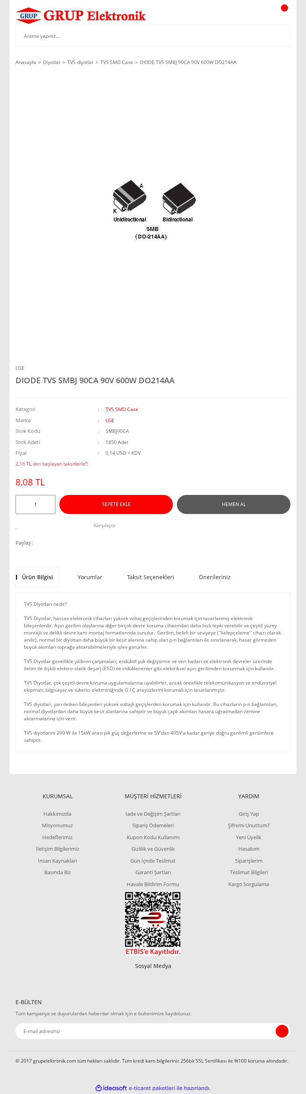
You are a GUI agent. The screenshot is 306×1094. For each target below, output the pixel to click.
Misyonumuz (57, 825)
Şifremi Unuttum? (249, 825)
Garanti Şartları (153, 872)
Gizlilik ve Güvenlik (153, 848)
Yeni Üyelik (248, 837)
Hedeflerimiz (57, 837)
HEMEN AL (234, 504)
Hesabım (248, 848)
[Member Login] (257, 15)
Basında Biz (57, 872)
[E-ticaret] (152, 1088)
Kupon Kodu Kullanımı (153, 837)
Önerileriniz (215, 577)
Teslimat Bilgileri (249, 872)
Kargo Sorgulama (248, 884)
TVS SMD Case (122, 409)
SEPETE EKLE (116, 504)
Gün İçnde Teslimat (153, 860)
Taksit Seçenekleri (150, 577)
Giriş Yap (249, 813)
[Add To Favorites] (19, 525)
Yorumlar (90, 577)
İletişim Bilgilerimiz (57, 848)
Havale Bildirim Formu (153, 884)
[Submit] (282, 1031)
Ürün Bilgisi (37, 577)
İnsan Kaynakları (57, 860)
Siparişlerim (249, 860)
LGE (20, 368)
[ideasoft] (111, 1088)
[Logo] (81, 15)
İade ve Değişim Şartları (153, 813)
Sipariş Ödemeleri (153, 825)
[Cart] (283, 15)
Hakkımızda (57, 813)
